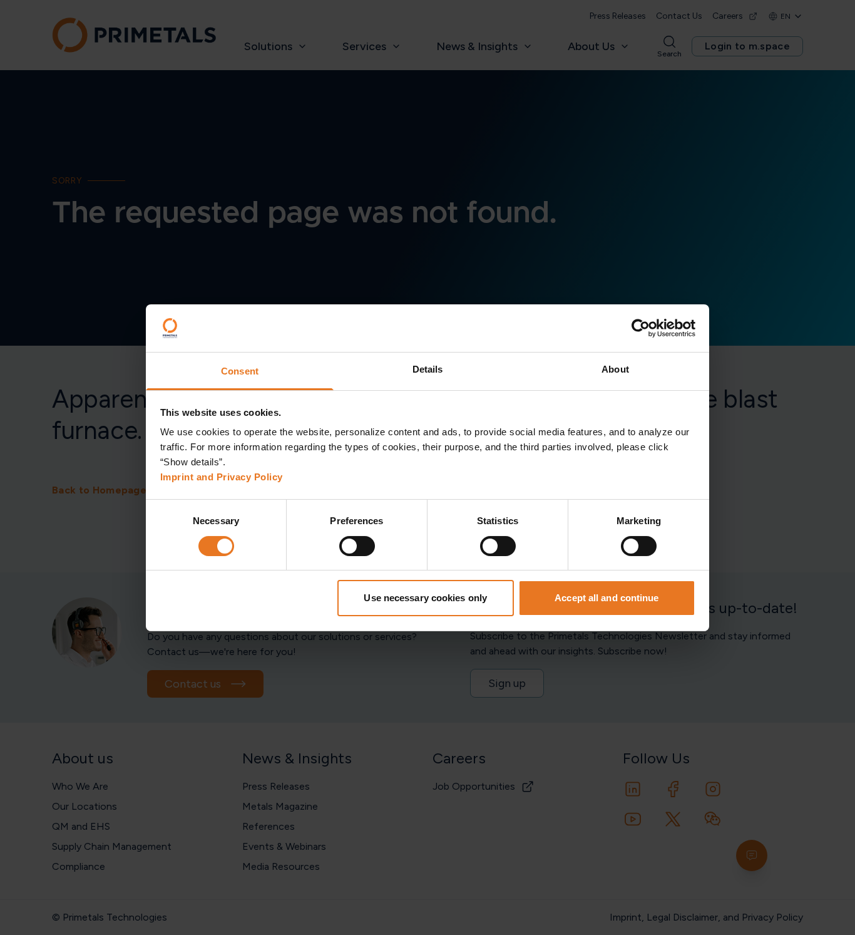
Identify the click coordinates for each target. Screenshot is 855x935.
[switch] (357, 546)
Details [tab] (427, 369)
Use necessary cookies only (425, 597)
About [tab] (615, 369)
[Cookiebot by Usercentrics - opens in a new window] (640, 328)
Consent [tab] (240, 371)
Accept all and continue (606, 597)
